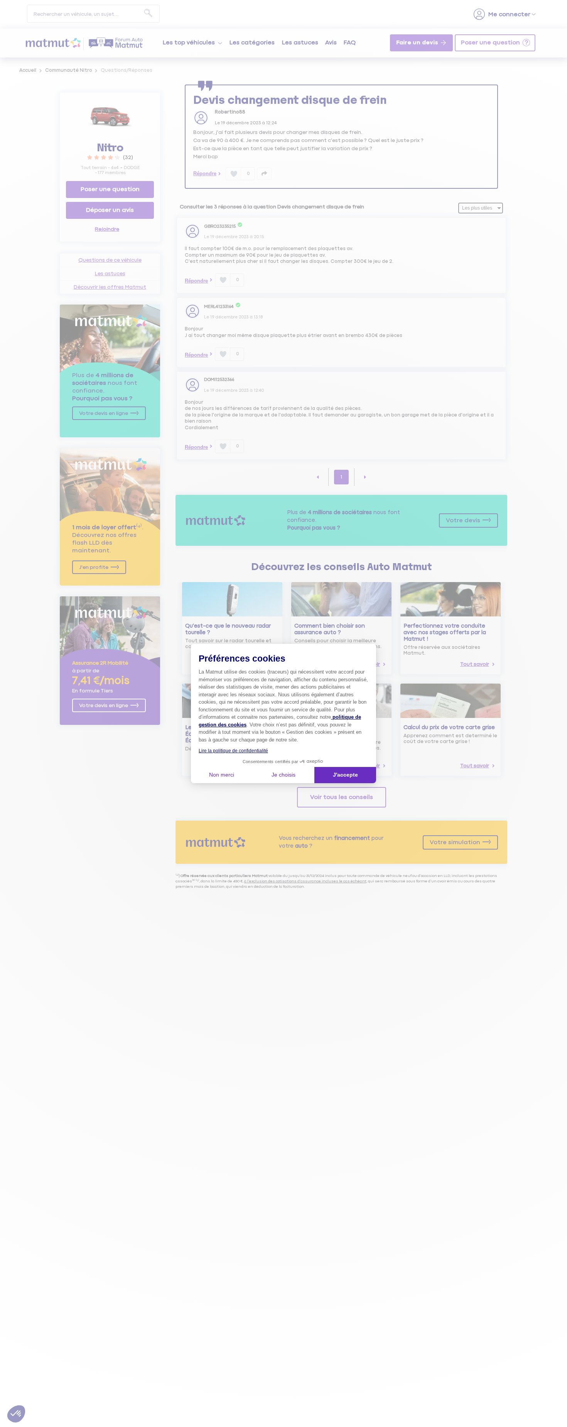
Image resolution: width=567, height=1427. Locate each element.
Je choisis (283, 775)
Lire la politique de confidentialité (233, 750)
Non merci (221, 775)
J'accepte (345, 775)
